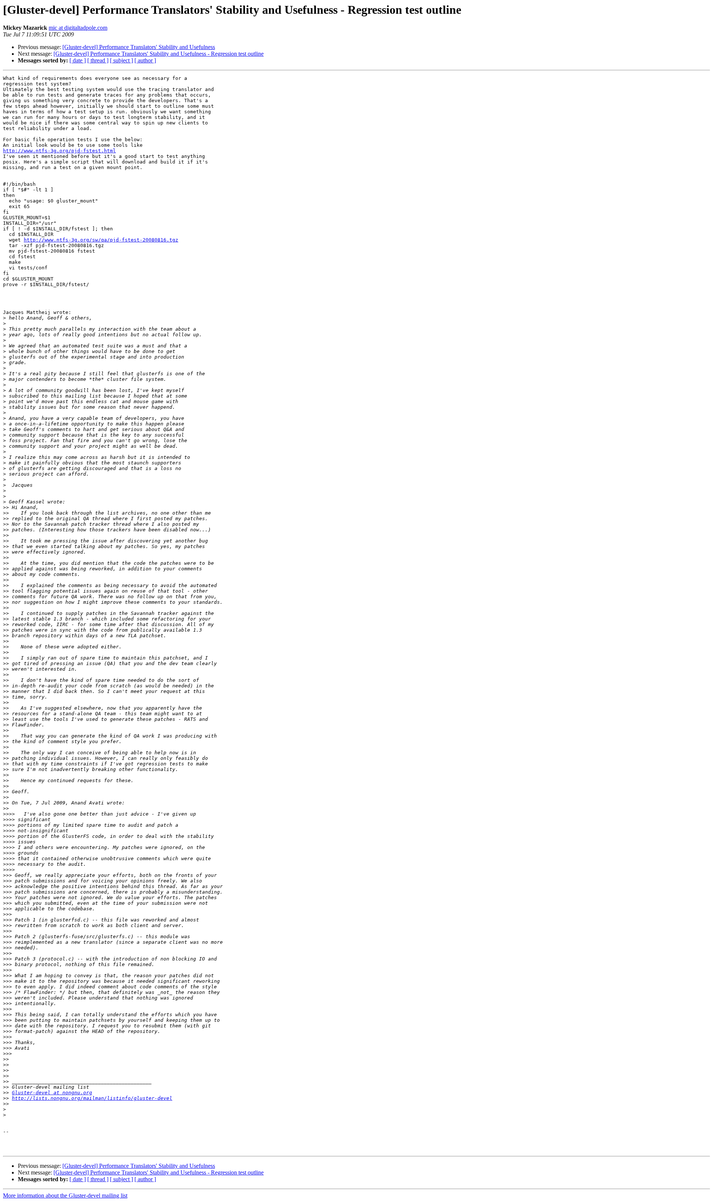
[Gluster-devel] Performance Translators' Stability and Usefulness (138, 47)
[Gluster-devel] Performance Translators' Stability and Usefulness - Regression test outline (158, 54)
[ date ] (77, 60)
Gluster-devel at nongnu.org (52, 1092)
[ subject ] (121, 60)
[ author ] (145, 60)
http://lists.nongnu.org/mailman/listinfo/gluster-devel (92, 1098)
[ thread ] (97, 60)
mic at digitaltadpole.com (78, 28)
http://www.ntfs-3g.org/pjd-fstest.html (59, 150)
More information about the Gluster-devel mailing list (65, 1195)
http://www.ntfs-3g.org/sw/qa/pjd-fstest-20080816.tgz (101, 240)
